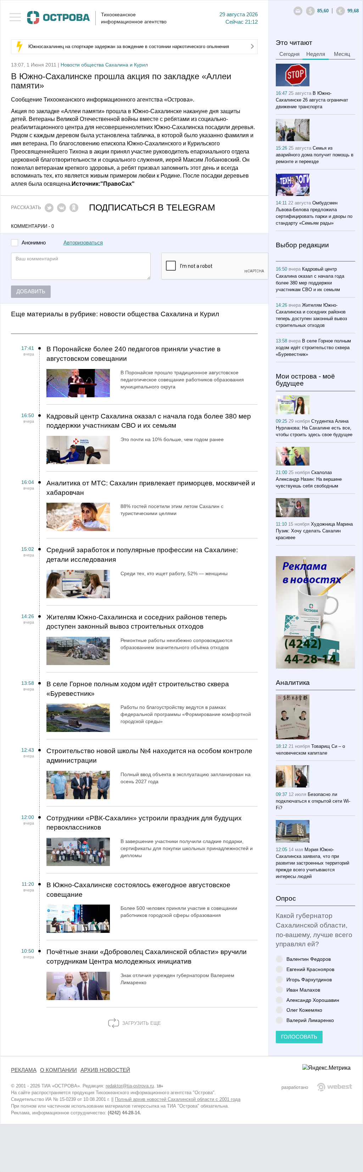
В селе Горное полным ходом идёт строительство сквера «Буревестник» (137, 688)
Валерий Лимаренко (310, 1020)
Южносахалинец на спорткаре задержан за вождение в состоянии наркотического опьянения (128, 46)
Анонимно (34, 243)
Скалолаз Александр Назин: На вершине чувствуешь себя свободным (309, 479)
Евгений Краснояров (310, 969)
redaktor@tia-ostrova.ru (130, 1086)
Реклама (24, 1070)
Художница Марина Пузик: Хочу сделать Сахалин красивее (314, 530)
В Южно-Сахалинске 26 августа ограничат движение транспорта (312, 100)
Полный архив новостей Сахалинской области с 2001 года (177, 1099)
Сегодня (289, 54)
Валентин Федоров (308, 959)
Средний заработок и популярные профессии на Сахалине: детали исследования (142, 554)
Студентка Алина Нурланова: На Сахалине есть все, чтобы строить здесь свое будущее (314, 427)
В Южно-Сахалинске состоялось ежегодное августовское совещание (138, 889)
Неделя (315, 54)
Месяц (342, 54)
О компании (58, 1070)
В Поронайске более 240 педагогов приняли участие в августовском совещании (133, 353)
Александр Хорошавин (312, 1000)
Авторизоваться (83, 243)
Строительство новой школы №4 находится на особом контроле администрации (149, 755)
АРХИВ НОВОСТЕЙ (105, 1070)
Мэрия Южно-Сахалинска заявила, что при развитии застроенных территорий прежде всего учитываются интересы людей (312, 863)
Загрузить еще (141, 1023)
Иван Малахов (303, 989)
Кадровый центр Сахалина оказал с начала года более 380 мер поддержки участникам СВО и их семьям (148, 420)
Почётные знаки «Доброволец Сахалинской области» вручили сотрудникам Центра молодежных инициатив (146, 956)
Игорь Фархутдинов (309, 979)
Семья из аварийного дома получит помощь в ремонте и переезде (314, 154)
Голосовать (299, 1037)
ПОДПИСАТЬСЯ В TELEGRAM (152, 207)
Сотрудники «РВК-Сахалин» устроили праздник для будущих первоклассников (144, 822)
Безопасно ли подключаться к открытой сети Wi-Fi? (313, 801)
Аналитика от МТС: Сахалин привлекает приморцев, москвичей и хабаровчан (150, 487)
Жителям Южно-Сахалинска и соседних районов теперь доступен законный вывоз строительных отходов (136, 621)
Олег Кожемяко (304, 1009)
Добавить (30, 291)
